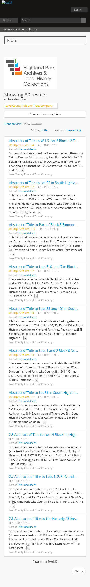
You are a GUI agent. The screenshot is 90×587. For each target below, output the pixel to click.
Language (52, 10)
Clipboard (42, 10)
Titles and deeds (26, 149)
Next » (79, 571)
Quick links (63, 10)
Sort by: (36, 130)
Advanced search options (45, 114)
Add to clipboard (81, 141)
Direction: (59, 130)
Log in (78, 9)
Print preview (13, 124)
